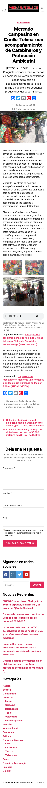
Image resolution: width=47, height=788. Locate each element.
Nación (6, 685)
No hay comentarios (25, 109)
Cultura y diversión (13, 740)
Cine (7, 743)
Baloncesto (11, 708)
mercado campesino (15, 404)
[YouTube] (26, 574)
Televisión (11, 755)
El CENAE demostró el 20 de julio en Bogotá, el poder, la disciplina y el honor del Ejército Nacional (23, 605)
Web (5, 518)
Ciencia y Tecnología (14, 763)
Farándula (11, 747)
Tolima (30, 407)
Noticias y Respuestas (22, 782)
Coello (21, 401)
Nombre (7, 493)
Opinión (7, 771)
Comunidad (23, 22)
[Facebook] (13, 98)
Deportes (8, 697)
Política (7, 736)
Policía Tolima (32, 404)
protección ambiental (16, 407)
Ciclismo (10, 705)
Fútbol (8, 701)
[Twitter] (19, 574)
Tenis (8, 712)
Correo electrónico (12, 506)
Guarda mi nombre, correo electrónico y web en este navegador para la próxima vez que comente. (24, 533)
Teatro (9, 751)
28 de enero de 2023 (25, 105)
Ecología (7, 767)
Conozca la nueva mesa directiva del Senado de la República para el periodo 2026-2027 (23, 618)
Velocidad (11, 716)
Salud (6, 759)
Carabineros (11, 401)
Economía (8, 732)
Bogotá (7, 689)
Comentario (9, 468)
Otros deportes (13, 720)
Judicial (7, 724)
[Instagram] (13, 574)
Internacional (10, 728)
